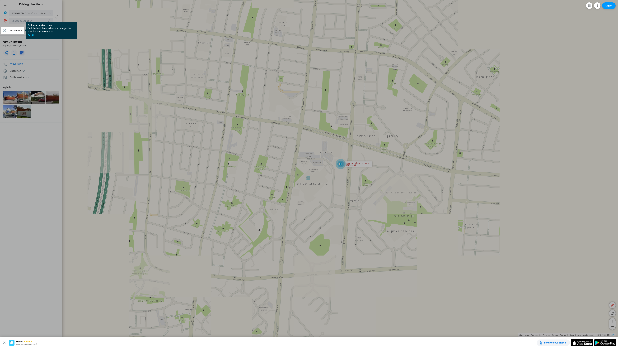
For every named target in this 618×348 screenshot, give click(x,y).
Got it (31, 35)
